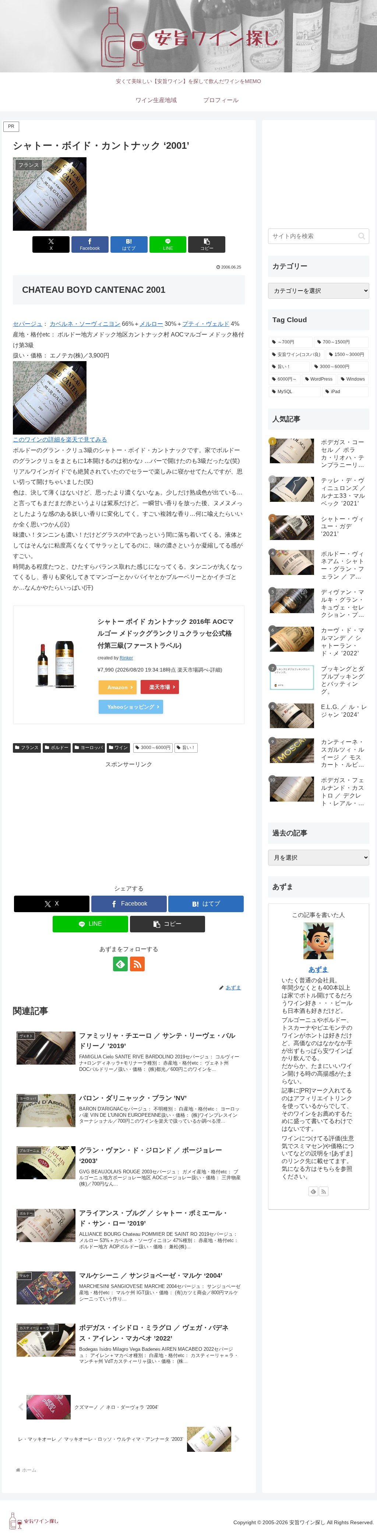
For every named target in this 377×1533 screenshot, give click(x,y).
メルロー (151, 324)
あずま (318, 969)
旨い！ (188, 747)
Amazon (118, 687)
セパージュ (27, 324)
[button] (206, 244)
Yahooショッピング (131, 707)
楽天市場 (159, 687)
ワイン (121, 747)
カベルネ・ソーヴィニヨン (85, 324)
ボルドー (59, 747)
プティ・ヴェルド (205, 324)
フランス (30, 747)
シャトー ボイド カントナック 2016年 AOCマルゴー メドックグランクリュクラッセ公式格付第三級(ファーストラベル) (166, 633)
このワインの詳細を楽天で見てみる (60, 439)
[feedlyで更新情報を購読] (120, 964)
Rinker (126, 658)
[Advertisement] (129, 821)
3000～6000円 (155, 747)
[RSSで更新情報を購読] (137, 964)
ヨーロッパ (92, 747)
